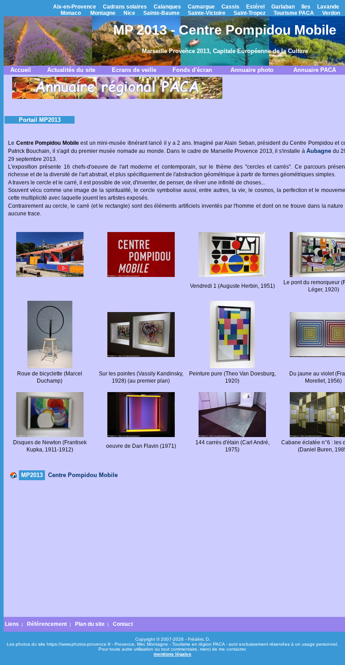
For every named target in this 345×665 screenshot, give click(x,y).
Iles (305, 7)
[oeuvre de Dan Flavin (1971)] (141, 435)
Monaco (71, 13)
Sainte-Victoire (207, 13)
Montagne (102, 13)
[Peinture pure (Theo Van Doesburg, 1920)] (232, 366)
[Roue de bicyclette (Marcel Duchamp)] (49, 366)
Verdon (331, 13)
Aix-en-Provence (74, 7)
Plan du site (90, 624)
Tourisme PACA (294, 13)
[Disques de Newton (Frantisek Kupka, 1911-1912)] (50, 435)
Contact (123, 624)
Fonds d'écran (192, 70)
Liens (12, 624)
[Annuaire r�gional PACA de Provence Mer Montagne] (117, 97)
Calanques (167, 7)
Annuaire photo (252, 70)
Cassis (230, 7)
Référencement (47, 624)
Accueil (20, 70)
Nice (129, 13)
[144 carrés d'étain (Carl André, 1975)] (232, 435)
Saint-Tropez (249, 13)
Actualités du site (71, 70)
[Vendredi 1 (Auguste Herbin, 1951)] (232, 275)
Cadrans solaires (125, 7)
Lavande (328, 7)
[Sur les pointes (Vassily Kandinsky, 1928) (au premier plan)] (141, 355)
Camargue (201, 7)
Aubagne (318, 150)
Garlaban (283, 7)
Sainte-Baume (161, 13)
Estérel (255, 7)
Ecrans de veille (134, 70)
